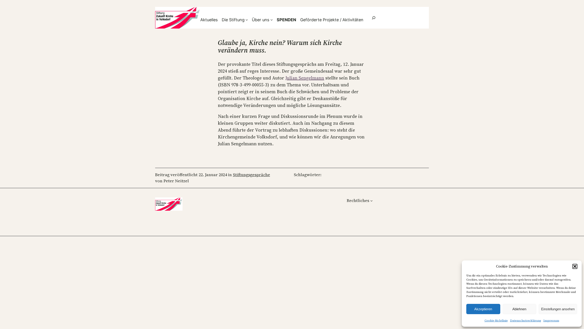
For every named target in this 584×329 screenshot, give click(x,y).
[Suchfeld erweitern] (374, 17)
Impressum (551, 320)
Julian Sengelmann (304, 78)
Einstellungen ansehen (558, 309)
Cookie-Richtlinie (496, 320)
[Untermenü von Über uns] (271, 20)
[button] (575, 266)
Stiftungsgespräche (251, 175)
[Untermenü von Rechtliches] (371, 200)
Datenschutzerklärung (525, 320)
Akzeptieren (483, 309)
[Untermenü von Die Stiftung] (246, 20)
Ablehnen (519, 309)
